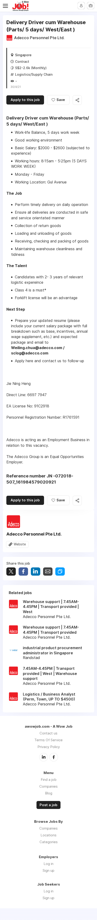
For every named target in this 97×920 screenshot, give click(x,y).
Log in (48, 863)
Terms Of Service (48, 740)
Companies (48, 786)
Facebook (54, 757)
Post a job (48, 805)
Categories (49, 842)
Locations (48, 835)
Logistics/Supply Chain (34, 74)
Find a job (49, 779)
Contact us (48, 733)
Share (23, 571)
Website (20, 544)
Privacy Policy (48, 747)
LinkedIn (44, 757)
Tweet (11, 571)
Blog (48, 793)
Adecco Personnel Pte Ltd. (39, 37)
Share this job (77, 100)
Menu (6, 5)
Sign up (48, 870)
